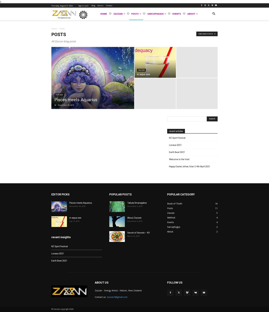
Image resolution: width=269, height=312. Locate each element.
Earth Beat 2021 (177, 152)
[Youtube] (216, 5)
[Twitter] (209, 5)
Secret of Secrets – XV (138, 232)
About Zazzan (134, 218)
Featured (59, 95)
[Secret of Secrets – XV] (117, 236)
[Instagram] (205, 5)
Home (54, 28)
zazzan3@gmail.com (117, 297)
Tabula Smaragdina (137, 203)
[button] (214, 14)
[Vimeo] (212, 5)
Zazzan (141, 70)
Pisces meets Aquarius (80, 203)
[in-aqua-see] (155, 62)
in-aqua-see (75, 218)
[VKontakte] (195, 293)
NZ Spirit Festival (177, 138)
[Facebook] (201, 5)
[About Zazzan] (117, 221)
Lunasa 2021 (175, 145)
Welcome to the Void (179, 159)
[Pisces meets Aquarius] (92, 83)
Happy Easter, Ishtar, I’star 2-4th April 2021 (189, 166)
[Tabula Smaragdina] (117, 206)
